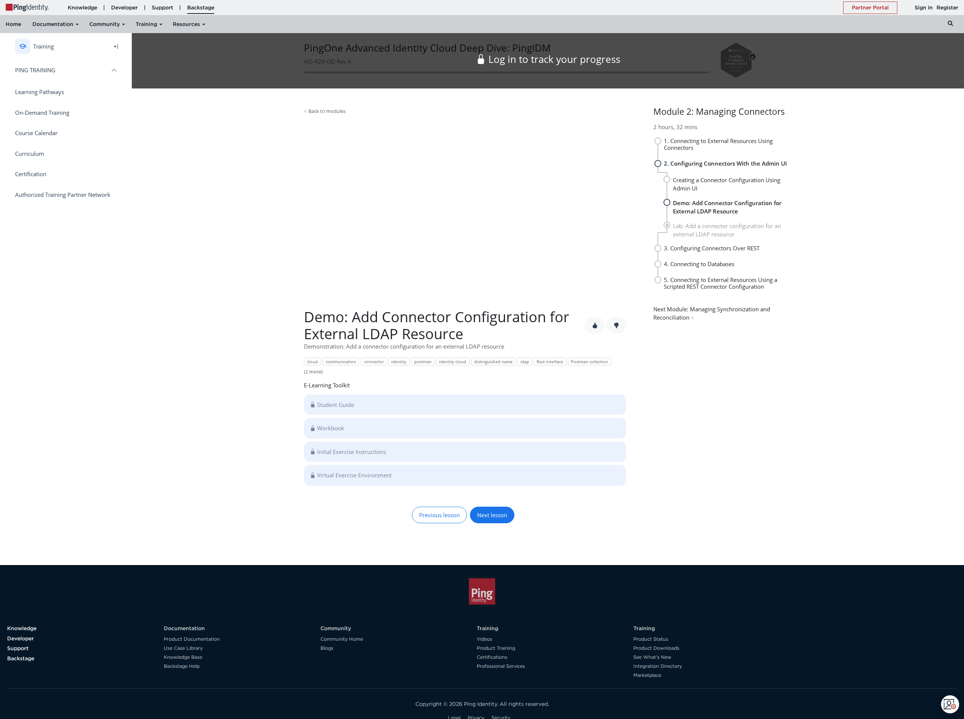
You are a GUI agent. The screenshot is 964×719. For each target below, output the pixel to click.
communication (341, 361)
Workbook (330, 428)
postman (423, 361)
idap (524, 361)
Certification (30, 174)
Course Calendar (36, 133)
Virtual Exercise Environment (354, 475)
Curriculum (29, 153)
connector (374, 361)
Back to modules (327, 111)
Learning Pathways (39, 92)
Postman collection (589, 361)
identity (398, 361)
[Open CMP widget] (950, 704)
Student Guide (335, 404)
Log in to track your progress (554, 59)
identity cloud (452, 361)
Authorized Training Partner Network (62, 194)
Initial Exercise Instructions (351, 451)
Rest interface (550, 361)
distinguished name (493, 361)
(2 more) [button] (313, 371)
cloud (312, 361)
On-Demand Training (42, 112)
